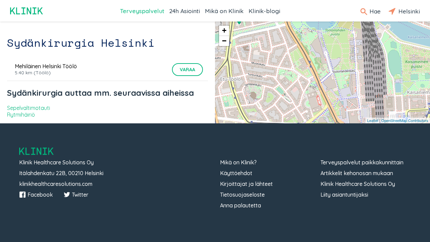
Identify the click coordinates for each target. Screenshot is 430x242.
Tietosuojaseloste (242, 194)
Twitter (80, 194)
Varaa (187, 70)
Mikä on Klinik (224, 10)
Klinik (27, 10)
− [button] (224, 41)
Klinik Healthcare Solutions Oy (357, 183)
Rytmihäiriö (21, 114)
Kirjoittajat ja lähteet (246, 183)
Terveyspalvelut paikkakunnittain (361, 162)
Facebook (40, 194)
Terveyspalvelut (142, 10)
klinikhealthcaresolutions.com (55, 183)
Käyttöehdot (236, 173)
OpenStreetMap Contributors (404, 120)
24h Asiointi (184, 10)
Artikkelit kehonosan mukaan (356, 173)
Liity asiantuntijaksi (344, 194)
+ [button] (224, 30)
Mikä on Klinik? (238, 162)
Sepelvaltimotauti (28, 108)
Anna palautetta (240, 205)
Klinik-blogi (264, 10)
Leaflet (372, 120)
